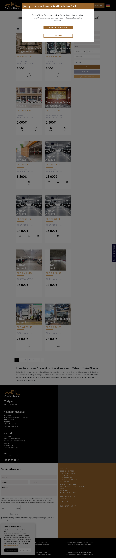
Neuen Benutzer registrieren (58, 27)
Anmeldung (58, 36)
